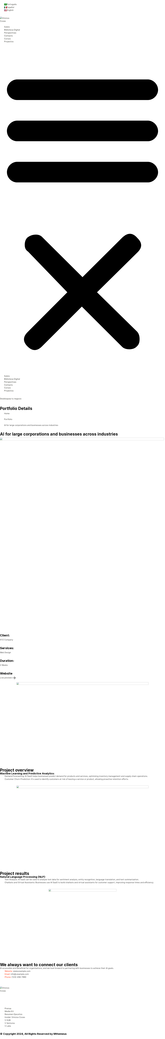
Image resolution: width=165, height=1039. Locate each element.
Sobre (7, 27)
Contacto (8, 35)
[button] (82, 210)
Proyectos (9, 41)
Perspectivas (10, 33)
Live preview (6, 677)
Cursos (7, 38)
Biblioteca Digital (12, 30)
